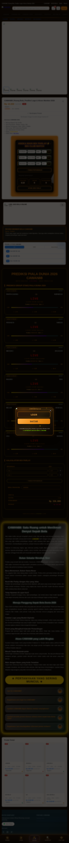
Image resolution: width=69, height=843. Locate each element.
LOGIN (34, 414)
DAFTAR (34, 421)
